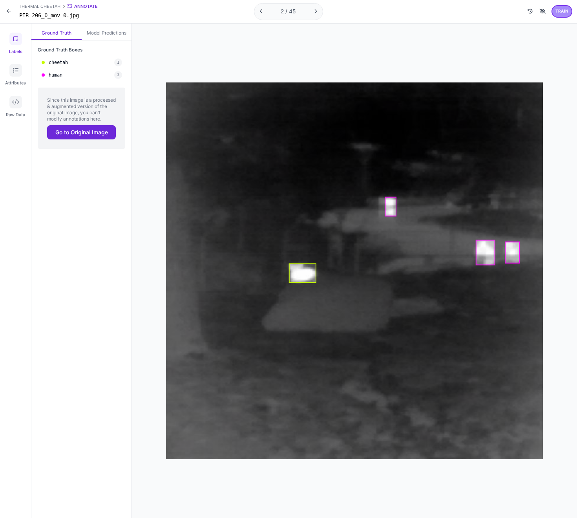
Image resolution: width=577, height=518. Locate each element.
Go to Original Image (81, 132)
